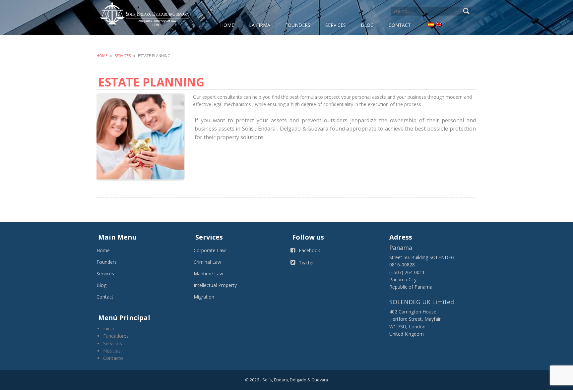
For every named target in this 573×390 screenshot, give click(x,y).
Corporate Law (210, 250)
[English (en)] (439, 24)
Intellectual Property (215, 285)
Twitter (306, 262)
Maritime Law (208, 273)
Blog (101, 285)
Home (101, 55)
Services (123, 55)
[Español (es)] (431, 24)
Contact (104, 297)
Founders (106, 262)
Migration (204, 297)
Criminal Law (207, 262)
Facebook (309, 250)
